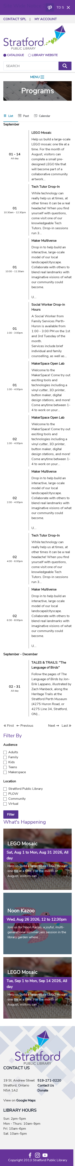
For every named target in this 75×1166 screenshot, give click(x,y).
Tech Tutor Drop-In (45, 186)
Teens (12, 767)
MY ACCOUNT (46, 19)
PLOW (13, 793)
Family (13, 757)
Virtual (13, 803)
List (10, 116)
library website (45, 55)
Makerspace (17, 772)
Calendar (44, 116)
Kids (11, 762)
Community (17, 798)
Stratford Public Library (25, 788)
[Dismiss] (68, 7)
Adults (13, 752)
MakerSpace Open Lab (47, 363)
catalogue (15, 55)
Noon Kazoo (21, 910)
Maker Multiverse (43, 240)
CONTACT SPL (14, 19)
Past (26, 116)
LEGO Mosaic (41, 132)
